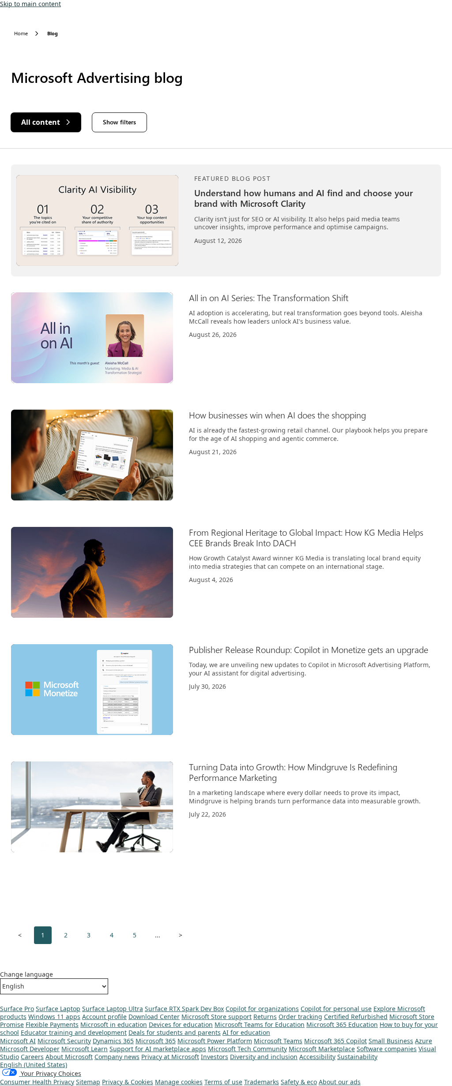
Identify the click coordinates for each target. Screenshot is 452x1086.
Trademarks (261, 1082)
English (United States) (33, 1064)
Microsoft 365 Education (342, 1024)
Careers (32, 1056)
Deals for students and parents (174, 1032)
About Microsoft (69, 1056)
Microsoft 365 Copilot (335, 1041)
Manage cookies (179, 1082)
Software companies (387, 1049)
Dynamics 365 (113, 1041)
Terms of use (223, 1082)
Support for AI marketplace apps (157, 1049)
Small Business (391, 1041)
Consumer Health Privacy (37, 1082)
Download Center (154, 1016)
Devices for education (181, 1024)
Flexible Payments (52, 1024)
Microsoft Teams (278, 1041)
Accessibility (317, 1056)
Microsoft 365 (156, 1041)
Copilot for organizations (262, 1008)
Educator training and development (74, 1032)
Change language (26, 974)
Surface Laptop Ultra (112, 1008)
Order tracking (300, 1016)
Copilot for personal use (336, 1008)
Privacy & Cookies (127, 1082)
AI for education (246, 1032)
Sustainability (357, 1056)
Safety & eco (299, 1082)
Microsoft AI (18, 1041)
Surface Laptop (58, 1008)
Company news (116, 1056)
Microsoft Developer (30, 1049)
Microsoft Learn (84, 1049)
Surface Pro (17, 1008)
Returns (265, 1016)
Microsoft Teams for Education (260, 1024)
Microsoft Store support (216, 1016)
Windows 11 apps (54, 1016)
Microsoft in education (113, 1024)
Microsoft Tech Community (247, 1049)
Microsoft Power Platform (214, 1041)
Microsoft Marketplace (322, 1049)
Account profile (104, 1016)
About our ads (340, 1082)
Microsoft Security (64, 1041)
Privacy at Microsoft (170, 1056)
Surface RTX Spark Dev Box (184, 1008)
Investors (214, 1056)
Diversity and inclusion (264, 1056)
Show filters (119, 122)
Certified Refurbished (356, 1016)
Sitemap (88, 1082)
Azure (423, 1041)
